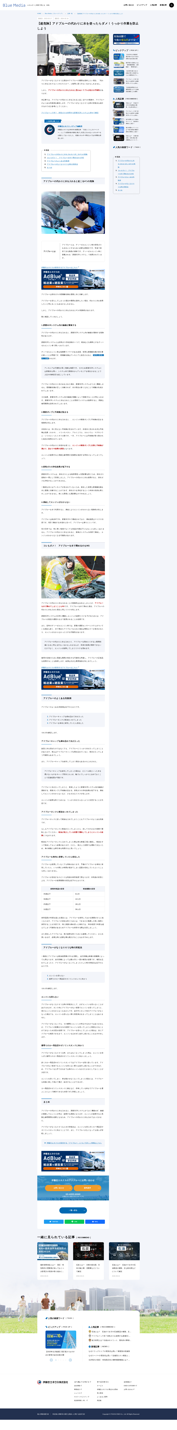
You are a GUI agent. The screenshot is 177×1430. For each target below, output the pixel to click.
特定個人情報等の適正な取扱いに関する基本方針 (69, 1414)
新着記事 (163, 5)
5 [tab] (66, 1360)
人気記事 (153, 5)
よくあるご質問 (102, 1397)
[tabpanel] (60, 1344)
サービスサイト (103, 1382)
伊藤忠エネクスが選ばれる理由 (107, 1389)
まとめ (48, 167)
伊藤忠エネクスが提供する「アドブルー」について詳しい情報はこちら (74, 1143)
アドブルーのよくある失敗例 (57, 161)
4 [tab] (63, 1360)
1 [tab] (56, 1360)
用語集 (99, 1400)
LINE (75, 1221)
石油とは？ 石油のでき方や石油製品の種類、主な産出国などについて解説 (112, 1332)
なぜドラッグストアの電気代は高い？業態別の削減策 (109, 1351)
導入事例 (100, 1393)
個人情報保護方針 (43, 1414)
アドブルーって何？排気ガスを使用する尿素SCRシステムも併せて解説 (112, 1336)
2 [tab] (58, 1360)
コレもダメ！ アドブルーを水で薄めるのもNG (64, 158)
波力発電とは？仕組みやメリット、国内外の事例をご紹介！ (112, 1340)
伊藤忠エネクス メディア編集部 (70, 126)
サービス (100, 1385)
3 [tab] (61, 1360)
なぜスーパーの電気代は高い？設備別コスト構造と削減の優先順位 (110, 1355)
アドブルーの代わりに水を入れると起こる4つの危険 (66, 154)
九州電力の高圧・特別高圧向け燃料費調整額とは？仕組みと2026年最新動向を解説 (110, 1360)
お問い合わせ (129, 5)
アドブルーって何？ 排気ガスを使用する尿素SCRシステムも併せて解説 (70, 113)
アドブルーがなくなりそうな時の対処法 (61, 164)
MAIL (96, 1221)
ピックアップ (142, 5)
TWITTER (55, 1221)
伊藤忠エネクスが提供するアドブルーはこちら (59, 267)
